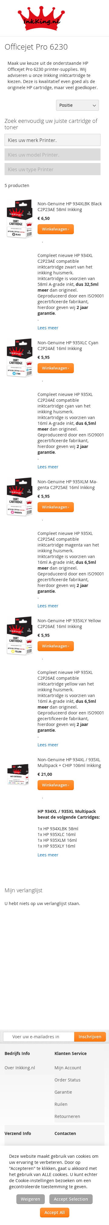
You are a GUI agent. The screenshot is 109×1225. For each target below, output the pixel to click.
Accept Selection (71, 1199)
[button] (43, 239)
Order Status (67, 1080)
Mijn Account (67, 1068)
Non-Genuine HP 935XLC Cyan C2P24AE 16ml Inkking (68, 345)
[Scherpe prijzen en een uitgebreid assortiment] (42, 18)
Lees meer (48, 328)
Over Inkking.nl (20, 1068)
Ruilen (61, 1104)
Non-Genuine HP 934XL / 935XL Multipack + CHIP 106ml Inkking (69, 762)
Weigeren (30, 1199)
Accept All (55, 1212)
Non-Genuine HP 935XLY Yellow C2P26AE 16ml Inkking (69, 623)
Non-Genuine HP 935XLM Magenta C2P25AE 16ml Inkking (67, 484)
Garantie (63, 1092)
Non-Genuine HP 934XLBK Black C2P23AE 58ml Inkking (70, 206)
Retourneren (67, 1116)
